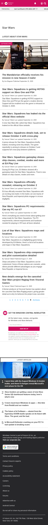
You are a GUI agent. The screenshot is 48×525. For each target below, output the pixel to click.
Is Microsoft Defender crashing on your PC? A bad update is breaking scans (24, 423)
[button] (45, 3)
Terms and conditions (11, 456)
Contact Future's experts (12, 461)
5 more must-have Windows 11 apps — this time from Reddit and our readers (25, 404)
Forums (5, 496)
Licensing (6, 486)
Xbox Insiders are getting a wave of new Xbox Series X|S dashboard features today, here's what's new (24, 394)
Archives (36, 300)
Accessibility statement (11, 476)
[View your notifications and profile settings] (35, 3)
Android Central (9, 505)
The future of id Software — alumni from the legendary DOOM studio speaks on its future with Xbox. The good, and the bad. (25, 413)
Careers (5, 481)
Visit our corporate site (11, 440)
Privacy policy (8, 466)
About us (6, 491)
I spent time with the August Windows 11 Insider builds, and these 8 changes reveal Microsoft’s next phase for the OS (25, 383)
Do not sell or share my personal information (19, 510)
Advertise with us (9, 501)
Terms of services (30, 333)
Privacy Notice (32, 334)
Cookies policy (8, 471)
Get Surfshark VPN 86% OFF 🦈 (26, 9)
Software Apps (6, 44)
